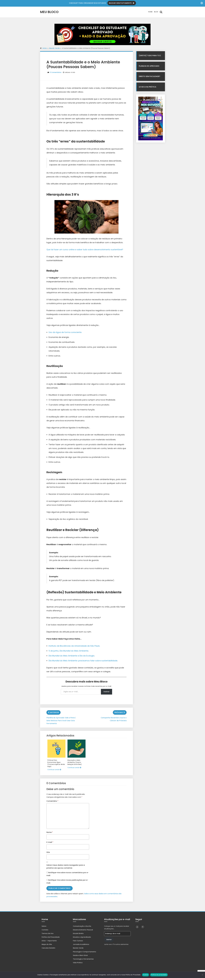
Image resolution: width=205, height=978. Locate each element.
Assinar (106, 691)
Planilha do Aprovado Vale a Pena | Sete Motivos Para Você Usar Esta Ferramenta (61, 720)
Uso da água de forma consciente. (65, 332)
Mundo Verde (54, 48)
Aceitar (145, 975)
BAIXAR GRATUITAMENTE (120, 3)
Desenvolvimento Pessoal (83, 930)
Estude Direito (78, 933)
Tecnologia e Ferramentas (83, 959)
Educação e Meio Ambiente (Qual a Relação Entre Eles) (74, 762)
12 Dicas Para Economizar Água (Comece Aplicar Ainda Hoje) (56, 763)
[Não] (202, 975)
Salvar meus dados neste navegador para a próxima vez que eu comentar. (65, 866)
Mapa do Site (47, 944)
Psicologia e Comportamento (84, 952)
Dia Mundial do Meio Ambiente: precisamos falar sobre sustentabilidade (83, 660)
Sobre (44, 926)
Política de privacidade (159, 975)
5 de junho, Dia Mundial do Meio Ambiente (68, 650)
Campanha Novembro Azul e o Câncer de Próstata (114, 719)
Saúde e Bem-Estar (80, 955)
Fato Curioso (78, 941)
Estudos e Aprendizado (82, 937)
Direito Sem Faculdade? (149, 76)
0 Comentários (55, 72)
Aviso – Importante (49, 941)
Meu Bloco (49, 12)
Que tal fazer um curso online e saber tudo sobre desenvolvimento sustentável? (84, 249)
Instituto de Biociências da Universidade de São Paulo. (74, 646)
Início (44, 48)
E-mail (49, 842)
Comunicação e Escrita (82, 926)
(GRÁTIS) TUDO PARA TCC (150, 55)
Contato (45, 930)
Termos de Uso (47, 933)
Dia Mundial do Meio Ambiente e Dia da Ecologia (71, 655)
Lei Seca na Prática (147, 87)
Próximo (118, 712)
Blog (156, 12)
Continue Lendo (53, 770)
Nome (49, 832)
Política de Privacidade (51, 937)
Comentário (52, 801)
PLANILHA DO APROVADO (149, 66)
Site (48, 852)
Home (150, 12)
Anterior (54, 712)
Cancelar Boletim (48, 948)
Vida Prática (77, 963)
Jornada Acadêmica (81, 944)
